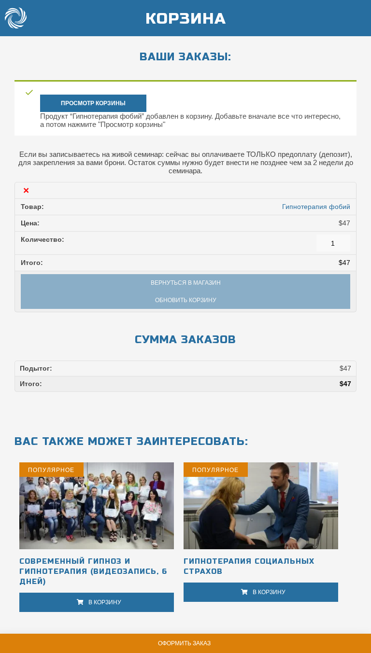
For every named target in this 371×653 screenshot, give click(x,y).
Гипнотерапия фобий (316, 206)
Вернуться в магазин (186, 282)
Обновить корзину (185, 300)
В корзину (104, 602)
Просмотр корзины (93, 103)
